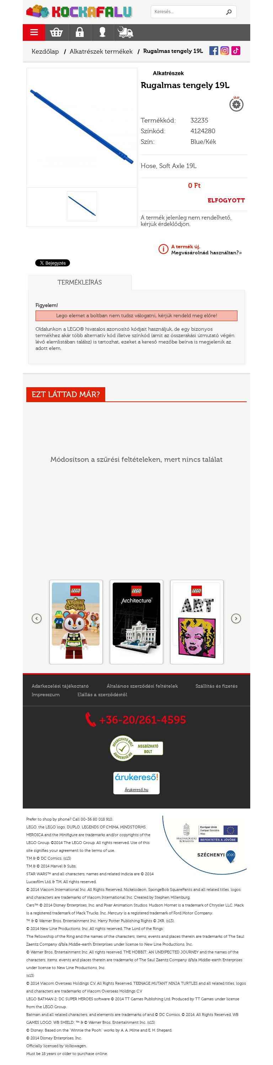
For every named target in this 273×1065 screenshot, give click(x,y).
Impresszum (46, 695)
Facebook (213, 50)
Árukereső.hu (136, 790)
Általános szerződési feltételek (142, 686)
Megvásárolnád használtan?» (206, 250)
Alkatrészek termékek (101, 51)
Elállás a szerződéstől (102, 695)
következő (236, 618)
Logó (79, 12)
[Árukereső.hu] (136, 760)
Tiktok (235, 50)
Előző (37, 618)
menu (34, 32)
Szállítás (125, 32)
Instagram (224, 50)
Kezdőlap (45, 51)
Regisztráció (80, 32)
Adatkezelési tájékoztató (60, 686)
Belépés (102, 32)
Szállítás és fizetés (216, 686)
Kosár (56, 32)
